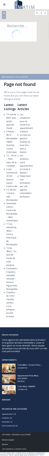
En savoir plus (17, 455)
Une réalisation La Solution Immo (14, 449)
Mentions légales (8, 440)
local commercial (8, 426)
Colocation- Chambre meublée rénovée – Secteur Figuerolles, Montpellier (12, 278)
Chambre (5, 418)
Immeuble (6, 422)
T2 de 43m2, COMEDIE (26, 386)
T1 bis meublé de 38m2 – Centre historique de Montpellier (12, 234)
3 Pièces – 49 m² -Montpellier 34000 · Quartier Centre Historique (12, 141)
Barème (5, 444)
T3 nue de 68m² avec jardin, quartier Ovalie (11, 121)
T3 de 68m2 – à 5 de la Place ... (29, 365)
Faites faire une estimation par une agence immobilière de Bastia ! (25, 186)
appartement (7, 414)
